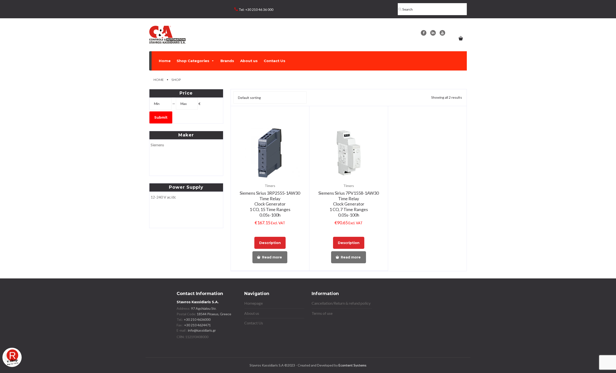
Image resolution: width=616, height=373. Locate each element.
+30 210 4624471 (197, 325)
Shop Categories (193, 60)
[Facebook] (423, 33)
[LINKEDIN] (433, 33)
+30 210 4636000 (197, 319)
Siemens (157, 144)
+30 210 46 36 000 (259, 9)
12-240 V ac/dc (163, 197)
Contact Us (274, 60)
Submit (160, 117)
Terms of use (322, 313)
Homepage (253, 303)
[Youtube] (442, 33)
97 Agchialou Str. (203, 308)
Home (165, 60)
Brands (227, 60)
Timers (270, 186)
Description (270, 243)
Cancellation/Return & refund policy (341, 303)
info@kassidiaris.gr (202, 330)
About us (249, 60)
